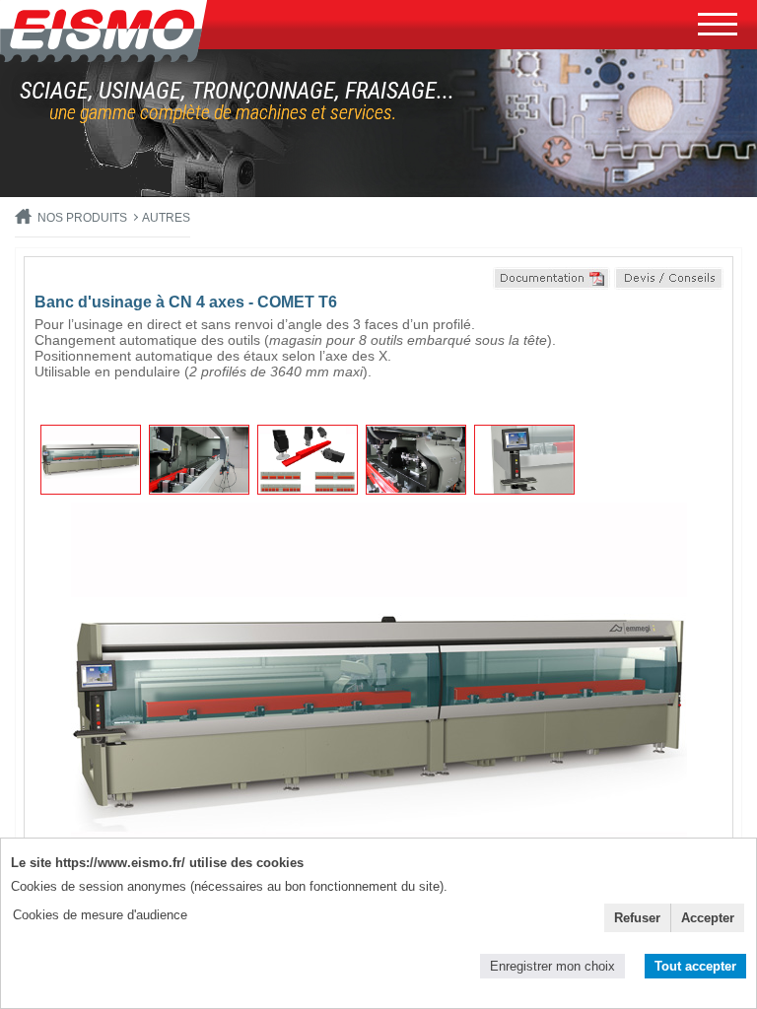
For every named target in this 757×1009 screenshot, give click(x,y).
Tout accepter (695, 966)
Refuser (637, 917)
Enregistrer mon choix (552, 966)
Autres (166, 218)
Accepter (707, 917)
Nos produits (82, 218)
